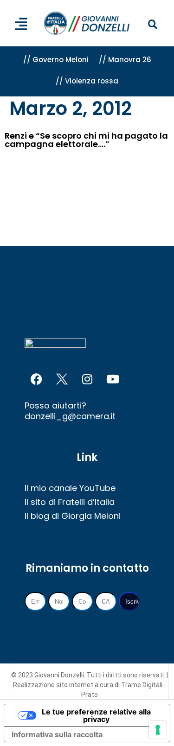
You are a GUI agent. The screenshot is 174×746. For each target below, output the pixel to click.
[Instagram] (87, 379)
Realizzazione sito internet (54, 685)
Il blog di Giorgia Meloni (73, 516)
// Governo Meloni (56, 59)
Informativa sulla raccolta (57, 734)
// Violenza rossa (87, 81)
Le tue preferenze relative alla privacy (96, 715)
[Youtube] (112, 379)
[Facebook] (36, 379)
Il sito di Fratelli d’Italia (70, 502)
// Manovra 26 (125, 59)
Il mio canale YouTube (70, 488)
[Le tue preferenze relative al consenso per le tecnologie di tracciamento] (158, 730)
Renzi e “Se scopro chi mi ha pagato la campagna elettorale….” (86, 140)
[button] (152, 24)
